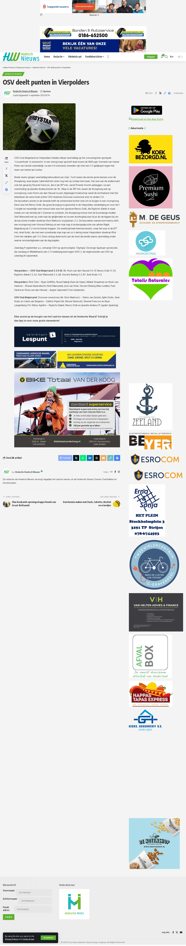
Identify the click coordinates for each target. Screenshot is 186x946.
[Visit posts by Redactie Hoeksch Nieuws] (6, 472)
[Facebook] (115, 472)
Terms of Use (28, 939)
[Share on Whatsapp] (83, 458)
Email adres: (6, 909)
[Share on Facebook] (156, 93)
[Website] (111, 472)
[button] (48, 937)
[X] (177, 932)
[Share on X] (160, 93)
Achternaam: (10, 898)
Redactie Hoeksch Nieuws (25, 91)
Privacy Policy (11, 939)
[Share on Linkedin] (90, 458)
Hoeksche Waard (13, 74)
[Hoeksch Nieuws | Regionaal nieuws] (21, 56)
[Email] (103, 458)
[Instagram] (119, 472)
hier (21, 320)
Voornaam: (9, 890)
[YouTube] (181, 932)
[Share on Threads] (97, 458)
